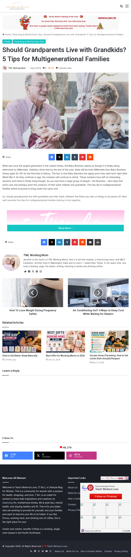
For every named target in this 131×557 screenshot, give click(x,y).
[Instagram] (40, 271)
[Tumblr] (75, 157)
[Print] (98, 242)
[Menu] (127, 7)
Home (7, 34)
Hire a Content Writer (79, 498)
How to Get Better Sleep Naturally (19, 355)
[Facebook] (52, 157)
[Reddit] (90, 157)
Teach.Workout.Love (57, 546)
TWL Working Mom (17, 68)
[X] (59, 157)
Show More (64, 228)
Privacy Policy (75, 510)
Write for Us (74, 493)
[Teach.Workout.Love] (17, 6)
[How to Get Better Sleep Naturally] (21, 341)
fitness (5, 518)
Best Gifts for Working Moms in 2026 (65, 355)
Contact (72, 504)
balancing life (9, 502)
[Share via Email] (90, 242)
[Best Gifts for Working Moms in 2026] (65, 341)
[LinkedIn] (67, 157)
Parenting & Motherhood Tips (27, 34)
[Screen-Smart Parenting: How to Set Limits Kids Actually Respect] (109, 341)
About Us (72, 487)
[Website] (25, 271)
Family (7, 41)
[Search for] (121, 7)
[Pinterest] (82, 157)
